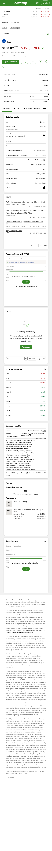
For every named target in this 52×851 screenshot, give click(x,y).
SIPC (39, 771)
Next (45, 246)
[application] (26, 337)
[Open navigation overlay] (4, 3)
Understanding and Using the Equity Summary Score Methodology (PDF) (25, 631)
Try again (26, 347)
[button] (40, 62)
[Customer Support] (37, 2)
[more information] (45, 369)
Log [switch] (39, 359)
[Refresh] (43, 47)
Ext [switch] (43, 359)
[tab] (7, 109)
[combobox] (26, 34)
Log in (45, 3)
